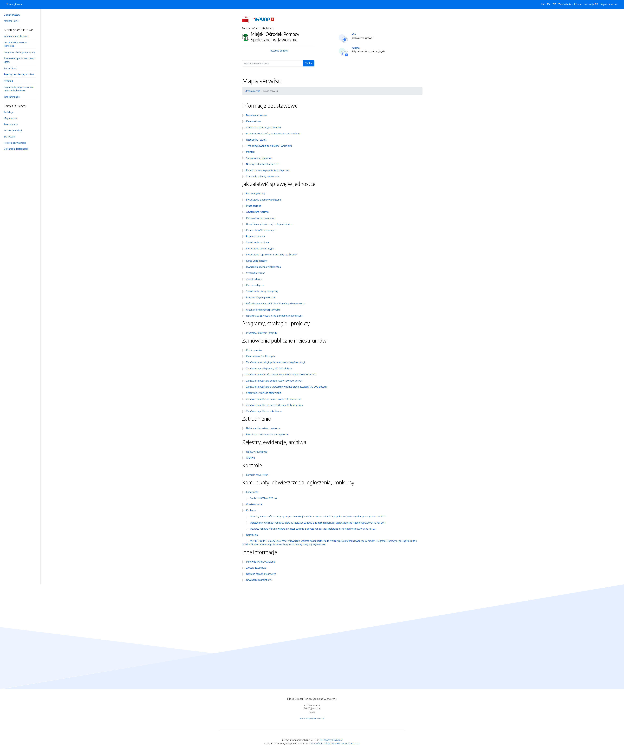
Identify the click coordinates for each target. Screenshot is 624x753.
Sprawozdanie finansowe (259, 157)
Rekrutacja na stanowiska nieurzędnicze (267, 434)
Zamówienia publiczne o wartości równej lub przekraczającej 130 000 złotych (286, 386)
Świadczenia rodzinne (257, 242)
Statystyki (9, 136)
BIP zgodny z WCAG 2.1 (331, 739)
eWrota (356, 47)
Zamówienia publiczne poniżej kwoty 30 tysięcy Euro (273, 398)
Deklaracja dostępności (16, 148)
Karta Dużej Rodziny (256, 260)
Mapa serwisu (11, 118)
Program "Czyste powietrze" (261, 297)
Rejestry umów (254, 350)
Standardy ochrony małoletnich (262, 176)
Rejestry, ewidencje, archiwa (19, 74)
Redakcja (8, 112)
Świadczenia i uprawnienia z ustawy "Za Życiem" (271, 254)
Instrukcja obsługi (13, 130)
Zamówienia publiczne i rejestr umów (19, 60)
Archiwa (250, 457)
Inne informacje (12, 96)
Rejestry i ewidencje (256, 451)
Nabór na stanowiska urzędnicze (263, 428)
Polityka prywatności (15, 142)
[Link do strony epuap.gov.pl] (263, 19)
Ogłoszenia (252, 534)
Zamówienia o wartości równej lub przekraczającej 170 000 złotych (281, 374)
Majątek (250, 151)
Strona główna (14, 4)
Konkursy (251, 510)
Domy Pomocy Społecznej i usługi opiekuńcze (269, 223)
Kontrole (8, 80)
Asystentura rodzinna (257, 211)
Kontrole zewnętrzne (257, 474)
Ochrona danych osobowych (261, 573)
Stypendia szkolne (255, 272)
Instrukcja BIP (591, 4)
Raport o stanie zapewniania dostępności (267, 170)
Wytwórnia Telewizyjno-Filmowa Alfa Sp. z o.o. (335, 743)
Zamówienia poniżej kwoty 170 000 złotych (269, 368)
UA (543, 4)
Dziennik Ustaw (12, 14)
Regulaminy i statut (256, 139)
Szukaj (308, 63)
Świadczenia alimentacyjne (260, 248)
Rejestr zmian (11, 124)
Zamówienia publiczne (569, 4)
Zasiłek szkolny (254, 279)
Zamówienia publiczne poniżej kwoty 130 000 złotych (274, 380)
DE (554, 4)
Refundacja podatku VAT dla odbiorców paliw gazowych (275, 303)
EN (548, 4)
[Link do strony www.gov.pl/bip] (247, 19)
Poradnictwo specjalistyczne (261, 217)
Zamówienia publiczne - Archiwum (264, 411)
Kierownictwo (253, 121)
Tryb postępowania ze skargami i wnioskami (269, 145)
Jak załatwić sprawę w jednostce (15, 44)
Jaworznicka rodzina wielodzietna (263, 266)
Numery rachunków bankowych (262, 163)
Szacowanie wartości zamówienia (263, 392)
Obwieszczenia (254, 504)
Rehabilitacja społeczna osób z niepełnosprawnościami (274, 315)
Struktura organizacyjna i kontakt (263, 127)
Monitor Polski (11, 20)
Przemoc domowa (255, 236)
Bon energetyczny (255, 193)
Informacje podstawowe (16, 35)
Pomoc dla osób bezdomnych (261, 230)
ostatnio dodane (279, 50)
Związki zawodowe (256, 567)
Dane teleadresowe (256, 115)
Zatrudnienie (10, 68)
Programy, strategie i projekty (19, 52)
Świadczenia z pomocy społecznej (263, 199)
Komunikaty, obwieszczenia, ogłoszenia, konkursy (18, 88)
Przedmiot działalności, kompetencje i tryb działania (273, 133)
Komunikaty (252, 491)
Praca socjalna (253, 205)
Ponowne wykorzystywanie (260, 561)
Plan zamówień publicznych (260, 356)
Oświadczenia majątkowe (259, 579)
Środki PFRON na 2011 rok (263, 498)
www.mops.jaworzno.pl (312, 717)
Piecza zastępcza (255, 285)
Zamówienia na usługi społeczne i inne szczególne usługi (275, 362)
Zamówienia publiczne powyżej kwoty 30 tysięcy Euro (274, 404)
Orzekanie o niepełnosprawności (263, 309)
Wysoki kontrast (609, 4)
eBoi (354, 34)
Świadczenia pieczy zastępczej (262, 291)
